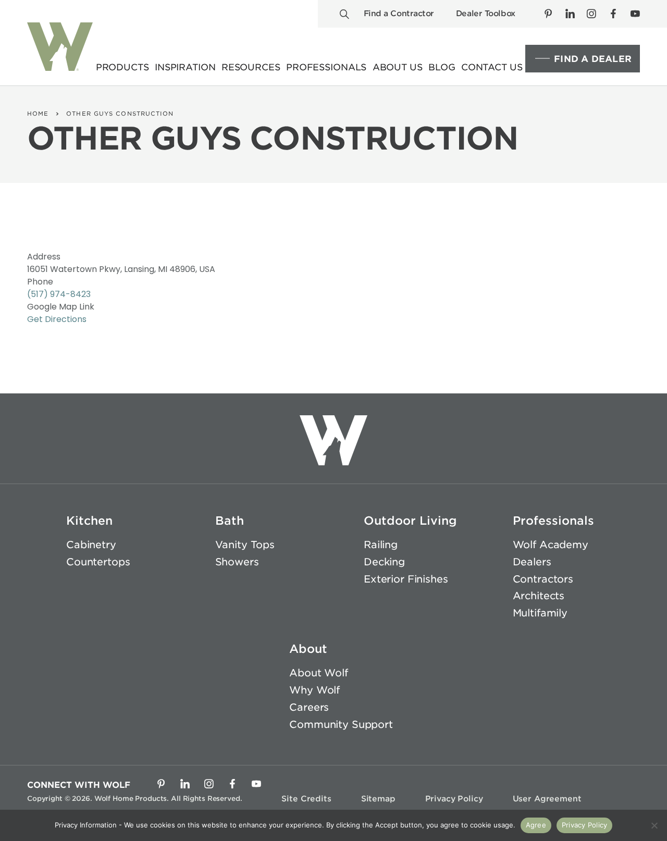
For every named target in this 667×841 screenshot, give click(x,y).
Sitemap (378, 798)
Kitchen (89, 520)
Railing (381, 545)
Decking (384, 562)
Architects (539, 596)
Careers (309, 707)
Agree (536, 825)
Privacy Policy (454, 798)
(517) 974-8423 (59, 294)
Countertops (98, 562)
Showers (237, 562)
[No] (654, 825)
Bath (229, 520)
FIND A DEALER (593, 59)
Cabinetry (91, 545)
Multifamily (540, 613)
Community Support (341, 725)
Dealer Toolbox (485, 13)
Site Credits (306, 798)
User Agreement (547, 798)
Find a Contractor (399, 13)
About (308, 649)
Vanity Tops (245, 545)
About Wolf (318, 673)
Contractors (543, 579)
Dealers (532, 562)
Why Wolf (314, 690)
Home (37, 113)
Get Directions (57, 319)
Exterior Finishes (406, 579)
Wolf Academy (550, 545)
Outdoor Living (410, 520)
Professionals (553, 520)
